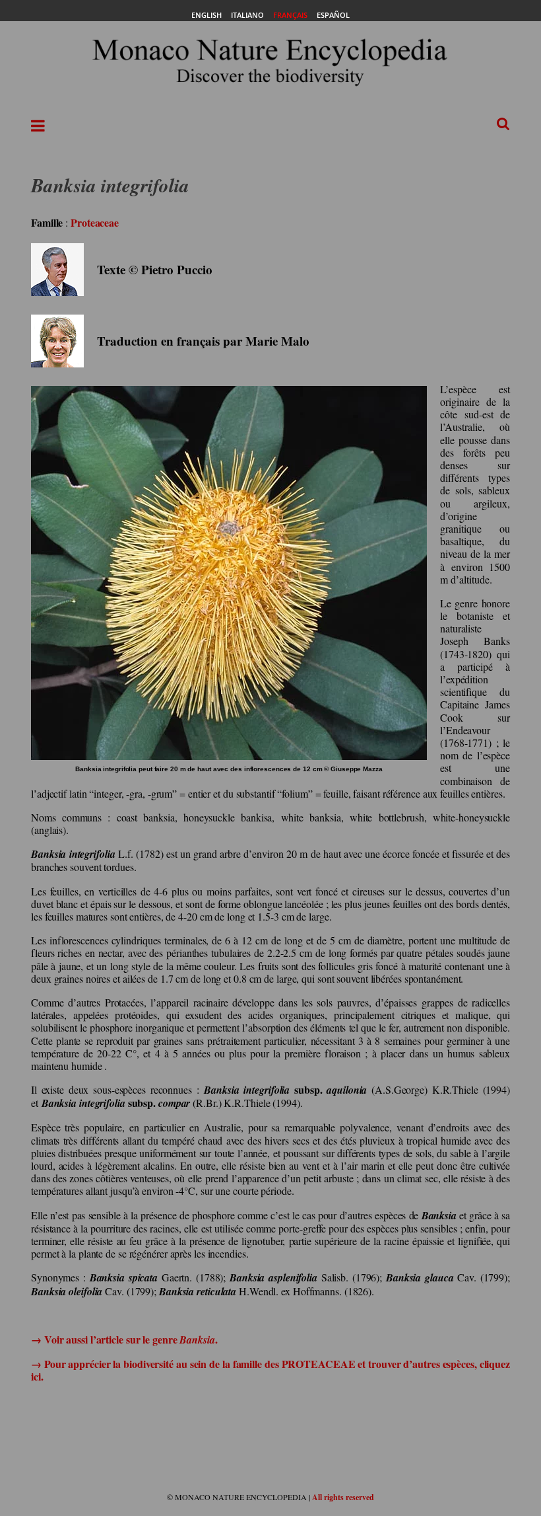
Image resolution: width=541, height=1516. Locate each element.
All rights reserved (343, 1497)
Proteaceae (95, 222)
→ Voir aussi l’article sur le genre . (124, 1339)
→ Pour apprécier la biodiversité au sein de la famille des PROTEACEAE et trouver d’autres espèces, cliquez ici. (270, 1370)
